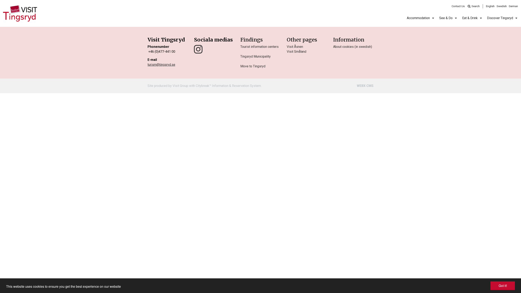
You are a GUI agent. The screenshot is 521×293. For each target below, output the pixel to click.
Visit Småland (296, 52)
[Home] (20, 13)
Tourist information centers (259, 47)
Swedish (502, 6)
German (513, 6)
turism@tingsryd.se (161, 65)
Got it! (503, 285)
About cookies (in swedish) (352, 47)
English (490, 6)
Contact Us (458, 6)
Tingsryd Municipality (255, 56)
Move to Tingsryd (252, 66)
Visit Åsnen (295, 47)
